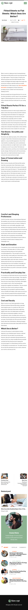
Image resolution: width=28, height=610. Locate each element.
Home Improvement (16, 578)
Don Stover (4, 20)
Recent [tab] (6, 547)
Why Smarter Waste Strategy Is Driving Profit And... (18, 563)
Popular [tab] (14, 547)
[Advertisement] (14, 59)
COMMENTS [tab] (22, 547)
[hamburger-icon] (25, 3)
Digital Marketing (16, 561)
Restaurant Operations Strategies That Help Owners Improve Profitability (17, 554)
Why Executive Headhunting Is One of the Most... (17, 571)
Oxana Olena (14, 533)
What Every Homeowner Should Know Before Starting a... (17, 581)
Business (20, 505)
